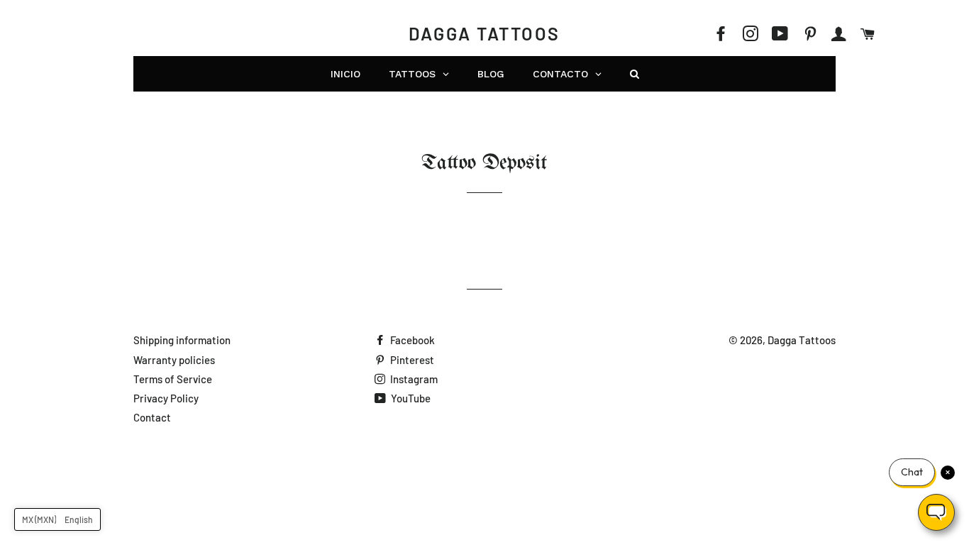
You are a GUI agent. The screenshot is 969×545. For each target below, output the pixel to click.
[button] (57, 519)
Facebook (411, 340)
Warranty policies (174, 359)
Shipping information (182, 340)
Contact (152, 417)
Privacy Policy (166, 398)
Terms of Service (172, 379)
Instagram (413, 379)
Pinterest (411, 359)
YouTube (410, 398)
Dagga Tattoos (484, 33)
